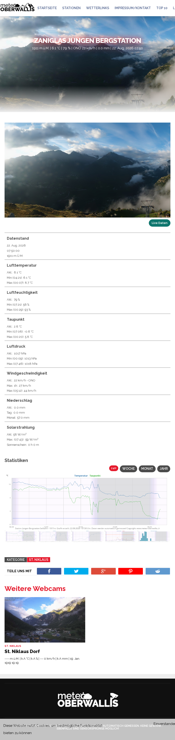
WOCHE (128, 468)
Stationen (71, 8)
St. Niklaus (38, 560)
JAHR (164, 468)
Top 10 (161, 8)
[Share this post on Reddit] (158, 571)
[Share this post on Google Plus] (103, 571)
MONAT (147, 468)
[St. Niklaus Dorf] (45, 620)
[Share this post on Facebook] (49, 571)
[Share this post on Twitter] (76, 571)
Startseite (47, 8)
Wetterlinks (97, 8)
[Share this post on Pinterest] (130, 571)
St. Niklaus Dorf (22, 651)
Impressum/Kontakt (133, 8)
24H (113, 468)
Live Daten (159, 223)
